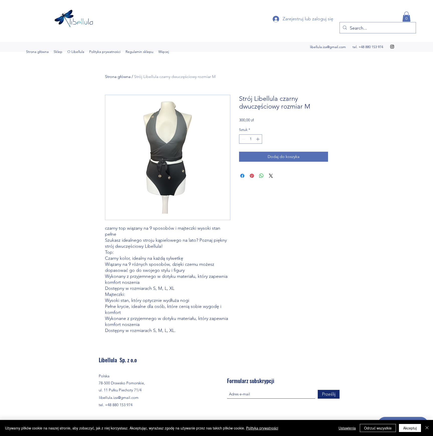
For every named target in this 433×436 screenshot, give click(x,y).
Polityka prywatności (262, 427)
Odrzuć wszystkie (378, 427)
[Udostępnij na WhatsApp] (261, 176)
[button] (406, 17)
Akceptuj (410, 427)
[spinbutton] (250, 139)
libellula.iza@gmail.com (328, 47)
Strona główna (118, 76)
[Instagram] (392, 46)
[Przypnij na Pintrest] (252, 176)
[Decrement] (243, 139)
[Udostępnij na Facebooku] (242, 176)
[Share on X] (271, 176)
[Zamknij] (427, 428)
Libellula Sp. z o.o (118, 360)
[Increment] (258, 139)
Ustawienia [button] (347, 427)
